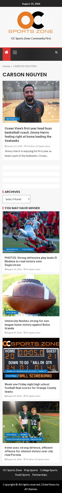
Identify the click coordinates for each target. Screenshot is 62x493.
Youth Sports (22, 474)
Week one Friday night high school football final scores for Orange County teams (30, 388)
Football (27, 249)
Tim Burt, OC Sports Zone (38, 146)
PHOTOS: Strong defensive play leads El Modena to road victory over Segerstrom (31, 261)
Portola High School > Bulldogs (24, 439)
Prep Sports (31, 470)
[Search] (56, 52)
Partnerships (39, 474)
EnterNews (49, 484)
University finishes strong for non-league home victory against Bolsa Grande (27, 324)
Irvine (24, 435)
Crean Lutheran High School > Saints (26, 371)
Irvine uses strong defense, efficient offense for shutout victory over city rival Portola (29, 451)
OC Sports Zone (33, 269)
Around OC (12, 119)
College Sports (49, 470)
